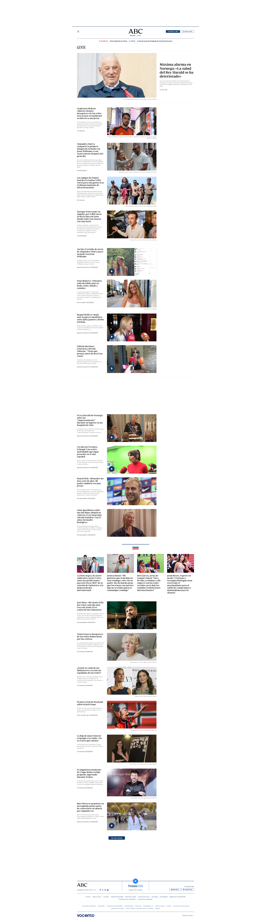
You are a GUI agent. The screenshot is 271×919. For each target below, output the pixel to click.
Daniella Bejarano (82, 170)
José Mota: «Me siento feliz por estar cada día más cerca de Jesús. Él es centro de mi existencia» (90, 606)
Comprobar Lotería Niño (89, 906)
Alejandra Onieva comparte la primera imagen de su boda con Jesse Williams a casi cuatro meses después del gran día (90, 150)
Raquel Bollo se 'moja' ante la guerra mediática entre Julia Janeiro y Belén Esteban (90, 318)
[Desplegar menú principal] (78, 31)
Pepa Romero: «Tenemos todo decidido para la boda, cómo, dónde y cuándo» (89, 284)
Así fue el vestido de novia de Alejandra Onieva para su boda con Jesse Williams (90, 253)
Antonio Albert (81, 302)
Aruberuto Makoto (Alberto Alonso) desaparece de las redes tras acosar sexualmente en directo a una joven (89, 113)
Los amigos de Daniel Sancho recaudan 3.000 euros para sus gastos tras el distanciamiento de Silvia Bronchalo (90, 182)
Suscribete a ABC (173, 31)
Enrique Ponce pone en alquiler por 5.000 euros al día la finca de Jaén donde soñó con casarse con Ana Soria (89, 216)
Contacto (106, 897)
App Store (176, 889)
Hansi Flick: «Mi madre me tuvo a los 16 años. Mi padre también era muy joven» (90, 482)
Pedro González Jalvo (83, 715)
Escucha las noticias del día (181, 906)
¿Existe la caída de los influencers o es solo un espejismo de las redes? (89, 670)
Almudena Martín (82, 498)
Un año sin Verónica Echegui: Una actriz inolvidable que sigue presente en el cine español (88, 452)
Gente (81, 47)
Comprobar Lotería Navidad (114, 906)
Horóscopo (138, 906)
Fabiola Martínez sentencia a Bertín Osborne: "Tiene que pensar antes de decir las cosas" (89, 351)
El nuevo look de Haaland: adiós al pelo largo (90, 703)
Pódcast (157, 908)
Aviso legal (155, 897)
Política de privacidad (117, 897)
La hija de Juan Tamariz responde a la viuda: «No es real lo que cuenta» (89, 738)
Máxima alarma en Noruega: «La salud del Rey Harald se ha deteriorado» (176, 70)
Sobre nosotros (97, 897)
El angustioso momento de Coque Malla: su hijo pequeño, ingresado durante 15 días (89, 773)
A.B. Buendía (163, 89)
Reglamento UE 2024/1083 (177, 897)
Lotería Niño (101, 906)
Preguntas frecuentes (117, 908)
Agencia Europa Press (83, 267)
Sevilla (139, 35)
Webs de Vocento (187, 915)
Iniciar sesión (188, 31)
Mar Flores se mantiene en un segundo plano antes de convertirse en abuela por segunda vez (90, 807)
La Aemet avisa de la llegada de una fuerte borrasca (154, 41)
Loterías (169, 906)
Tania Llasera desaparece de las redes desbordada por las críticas (90, 636)
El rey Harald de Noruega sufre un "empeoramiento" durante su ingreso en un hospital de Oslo (90, 420)
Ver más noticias (116, 838)
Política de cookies (130, 897)
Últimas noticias (160, 906)
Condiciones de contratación (127, 899)
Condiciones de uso (144, 897)
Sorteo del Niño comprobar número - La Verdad (139, 908)
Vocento (88, 897)
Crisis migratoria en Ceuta (118, 41)
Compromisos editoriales (145, 899)
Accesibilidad (163, 897)
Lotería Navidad (128, 906)
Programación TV (148, 906)
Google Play (188, 889)
